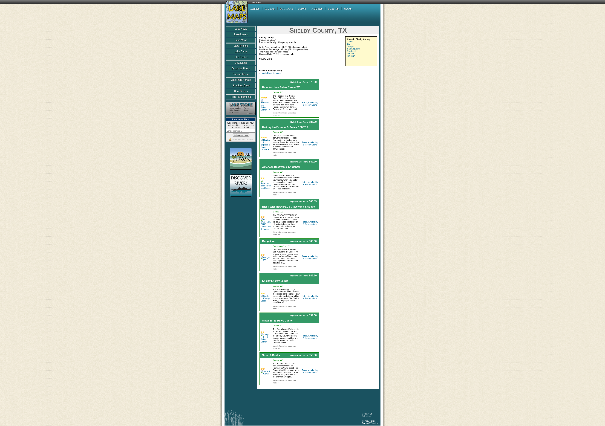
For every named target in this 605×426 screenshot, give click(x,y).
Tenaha (350, 53)
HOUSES (317, 8)
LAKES (254, 8)
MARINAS (286, 8)
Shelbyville (352, 51)
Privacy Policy (368, 421)
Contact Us (367, 414)
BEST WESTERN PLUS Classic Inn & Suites (288, 206)
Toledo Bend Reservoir (271, 73)
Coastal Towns (241, 74)
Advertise (366, 416)
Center (350, 42)
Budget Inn (268, 241)
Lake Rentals (240, 57)
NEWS (302, 8)
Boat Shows (241, 91)
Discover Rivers (241, 68)
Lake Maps (256, 2)
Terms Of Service (370, 423)
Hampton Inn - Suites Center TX (281, 87)
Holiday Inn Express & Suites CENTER (285, 127)
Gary (349, 44)
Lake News (241, 28)
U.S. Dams (241, 62)
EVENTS (333, 8)
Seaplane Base (241, 85)
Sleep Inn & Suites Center (277, 320)
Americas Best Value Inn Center (281, 167)
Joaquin (350, 46)
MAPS (347, 8)
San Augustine (353, 49)
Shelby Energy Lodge (275, 281)
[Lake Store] (241, 116)
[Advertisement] (350, 101)
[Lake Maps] (236, 23)
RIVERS (270, 8)
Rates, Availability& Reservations (310, 103)
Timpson (351, 56)
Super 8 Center (271, 355)
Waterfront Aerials (241, 79)
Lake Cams (240, 51)
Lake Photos (241, 45)
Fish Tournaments (241, 97)
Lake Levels (241, 34)
